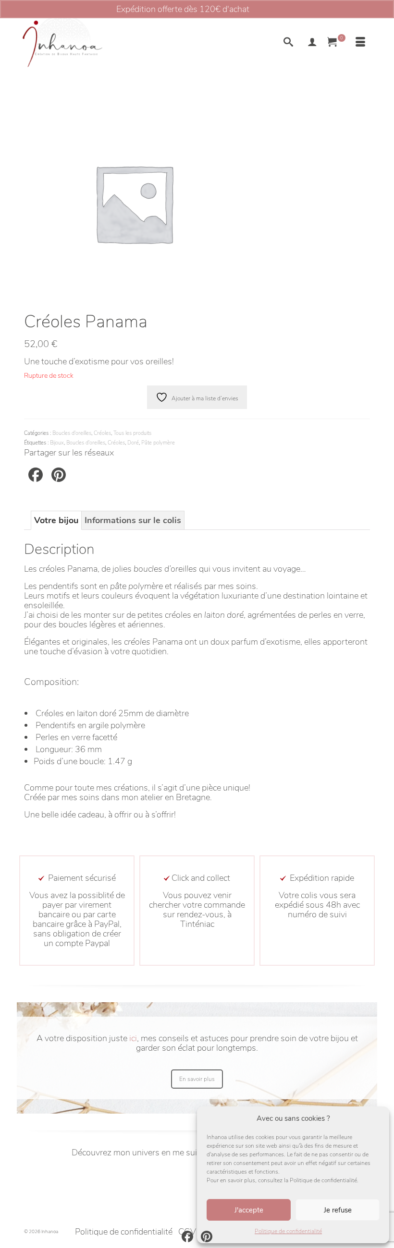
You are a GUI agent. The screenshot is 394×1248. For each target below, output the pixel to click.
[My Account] (312, 43)
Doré (133, 442)
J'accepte (248, 1210)
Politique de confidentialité (288, 1231)
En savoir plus (197, 1079)
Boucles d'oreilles (71, 433)
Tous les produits (132, 433)
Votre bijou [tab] (56, 520)
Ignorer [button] (264, 9)
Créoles (102, 433)
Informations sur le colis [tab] (133, 520)
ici (133, 1038)
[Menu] (360, 43)
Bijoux (57, 442)
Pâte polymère (158, 442)
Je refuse (338, 1210)
